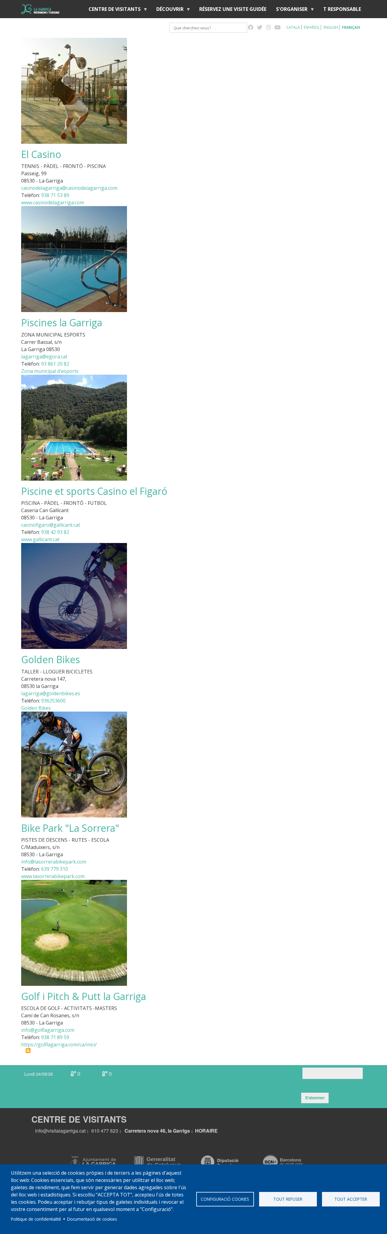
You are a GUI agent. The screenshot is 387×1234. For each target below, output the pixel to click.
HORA (202, 1130)
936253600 (53, 700)
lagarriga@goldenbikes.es (50, 693)
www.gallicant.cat (40, 539)
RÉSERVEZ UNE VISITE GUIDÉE (232, 9)
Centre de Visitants (112, 10)
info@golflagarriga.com (47, 1030)
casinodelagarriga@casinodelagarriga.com (69, 188)
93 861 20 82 (55, 363)
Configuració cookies (225, 1199)
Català (293, 27)
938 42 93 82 (55, 532)
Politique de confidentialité (36, 1219)
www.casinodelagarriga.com (52, 202)
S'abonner (315, 1098)
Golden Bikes (36, 708)
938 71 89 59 (55, 1037)
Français (351, 27)
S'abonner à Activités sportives (28, 1050)
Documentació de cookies (92, 1219)
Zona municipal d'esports (50, 371)
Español (312, 27)
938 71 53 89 (55, 195)
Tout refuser (287, 1199)
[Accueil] (40, 9)
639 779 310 (54, 869)
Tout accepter (350, 1199)
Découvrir (167, 10)
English (331, 27)
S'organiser (289, 10)
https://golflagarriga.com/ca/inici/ (59, 1044)
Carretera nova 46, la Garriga (157, 1130)
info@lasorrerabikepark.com (53, 861)
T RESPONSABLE (342, 9)
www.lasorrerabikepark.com (53, 876)
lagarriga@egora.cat (44, 356)
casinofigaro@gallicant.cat (50, 525)
